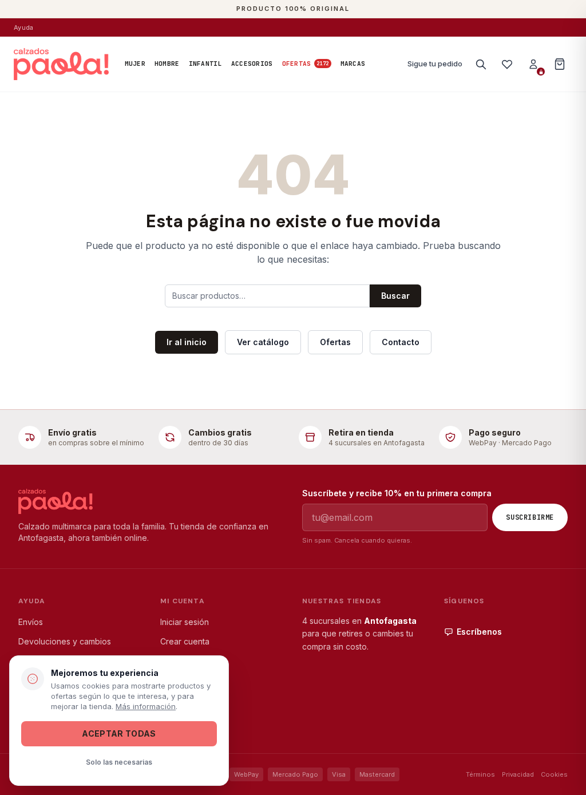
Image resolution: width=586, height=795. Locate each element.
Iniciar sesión (184, 622)
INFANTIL (205, 64)
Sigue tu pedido (434, 63)
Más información (146, 706)
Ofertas (305, 64)
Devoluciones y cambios (64, 641)
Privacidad (518, 774)
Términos (480, 774)
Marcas (353, 64)
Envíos (30, 622)
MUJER (135, 64)
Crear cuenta (184, 641)
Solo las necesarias (119, 762)
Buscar (395, 295)
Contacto (400, 342)
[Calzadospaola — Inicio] (61, 64)
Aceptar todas (119, 733)
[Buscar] (480, 64)
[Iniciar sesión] (533, 64)
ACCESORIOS (252, 64)
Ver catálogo (263, 342)
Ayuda (23, 27)
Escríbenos (479, 631)
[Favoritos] (507, 64)
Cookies (554, 774)
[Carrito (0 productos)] (559, 64)
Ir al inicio (187, 342)
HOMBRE (167, 64)
